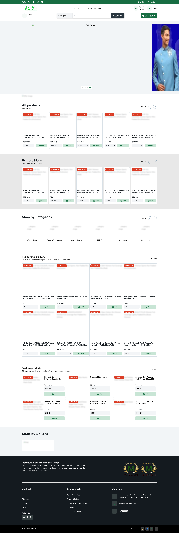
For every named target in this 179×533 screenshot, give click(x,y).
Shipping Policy (72, 507)
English (153, 2)
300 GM (48, 388)
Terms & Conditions (74, 495)
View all (144, 106)
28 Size (26, 146)
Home (24, 495)
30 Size (80, 146)
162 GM (48, 413)
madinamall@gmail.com (128, 504)
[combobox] (65, 15)
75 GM (93, 388)
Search (119, 15)
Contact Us (26, 503)
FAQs (24, 507)
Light (142, 2)
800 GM (139, 413)
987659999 (150, 15)
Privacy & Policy (73, 499)
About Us (25, 499)
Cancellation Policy (74, 511)
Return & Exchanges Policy (77, 503)
